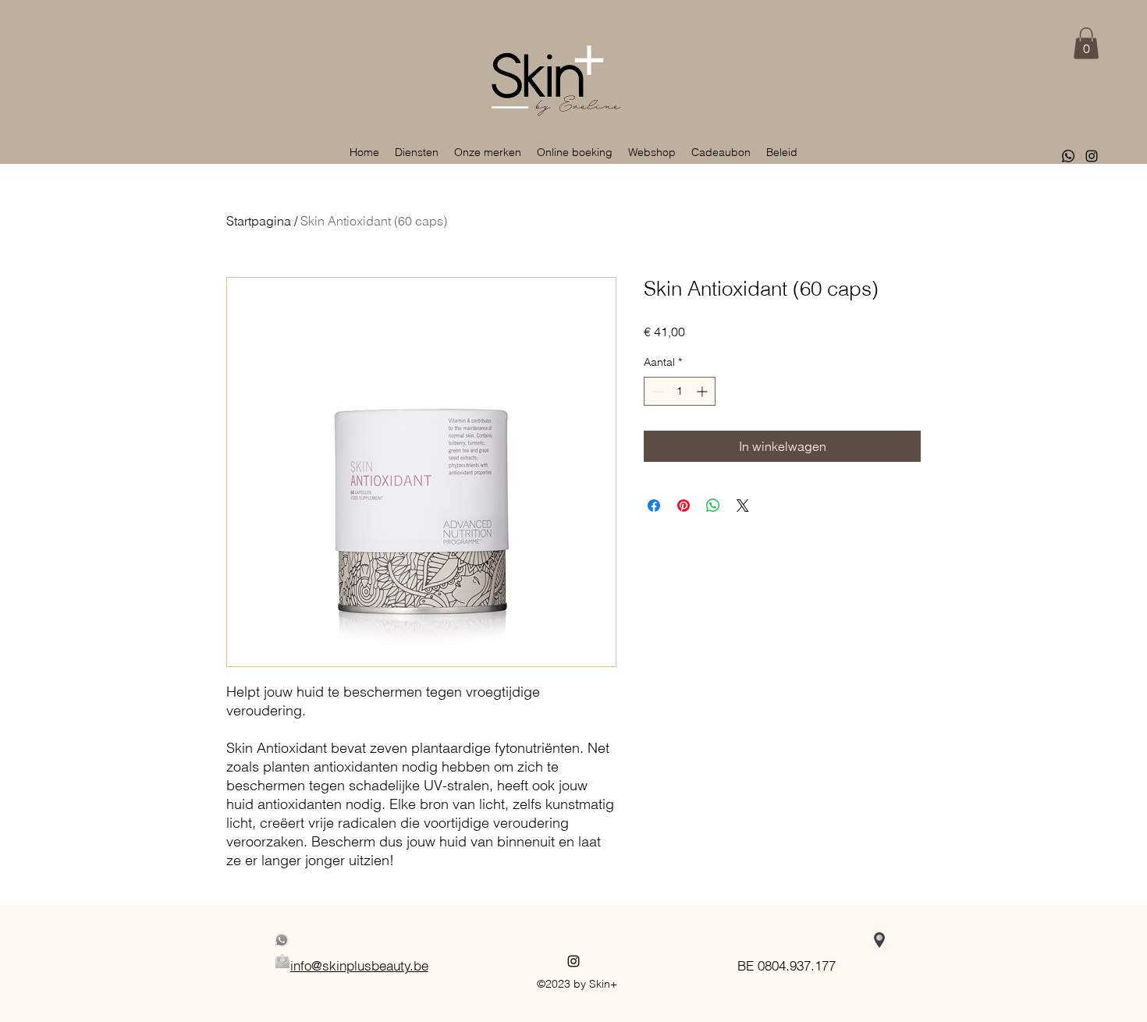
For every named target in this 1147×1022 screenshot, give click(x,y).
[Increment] (703, 391)
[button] (1086, 43)
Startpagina (258, 221)
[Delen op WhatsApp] (713, 505)
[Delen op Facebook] (654, 505)
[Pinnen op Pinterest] (683, 505)
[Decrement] (656, 391)
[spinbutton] (680, 391)
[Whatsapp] (1068, 156)
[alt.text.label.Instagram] (1091, 156)
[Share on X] (742, 505)
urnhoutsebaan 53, (786, 940)
